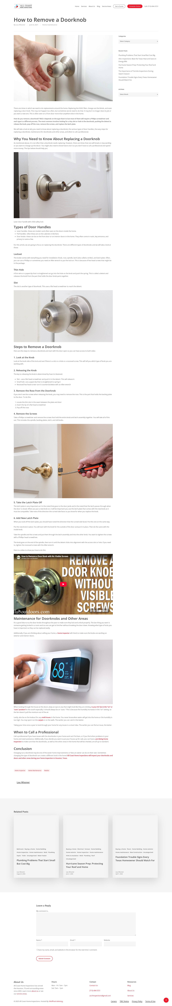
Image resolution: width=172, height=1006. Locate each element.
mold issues (46, 717)
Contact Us (93, 985)
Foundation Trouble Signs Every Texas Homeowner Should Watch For (138, 78)
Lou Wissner (20, 25)
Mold (45, 852)
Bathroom (20, 849)
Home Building (41, 849)
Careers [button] (114, 1001)
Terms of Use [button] (150, 1001)
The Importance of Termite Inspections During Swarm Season (136, 72)
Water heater (42, 856)
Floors (129, 849)
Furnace (87, 849)
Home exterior (71, 852)
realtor (46, 770)
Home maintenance (49, 25)
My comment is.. (42, 911)
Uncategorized (32, 856)
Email (72, 940)
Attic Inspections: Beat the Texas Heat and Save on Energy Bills (137, 60)
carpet (40, 720)
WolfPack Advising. (56, 1001)
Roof (93, 856)
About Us (130, 990)
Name (39, 940)
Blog (129, 985)
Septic (19, 856)
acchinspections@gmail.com (100, 996)
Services (130, 996)
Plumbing (51, 852)
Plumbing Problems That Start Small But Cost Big (137, 55)
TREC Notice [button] (124, 1001)
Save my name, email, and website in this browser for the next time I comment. (67, 950)
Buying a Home (30, 849)
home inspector (64, 633)
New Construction (136, 852)
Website (107, 940)
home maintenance (34, 770)
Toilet (24, 856)
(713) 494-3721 (94, 990)
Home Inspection (22, 852)
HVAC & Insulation (72, 856)
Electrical (80, 849)
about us (35, 991)
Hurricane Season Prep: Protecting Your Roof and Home (137, 66)
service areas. (22, 994)
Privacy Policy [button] (137, 1001)
